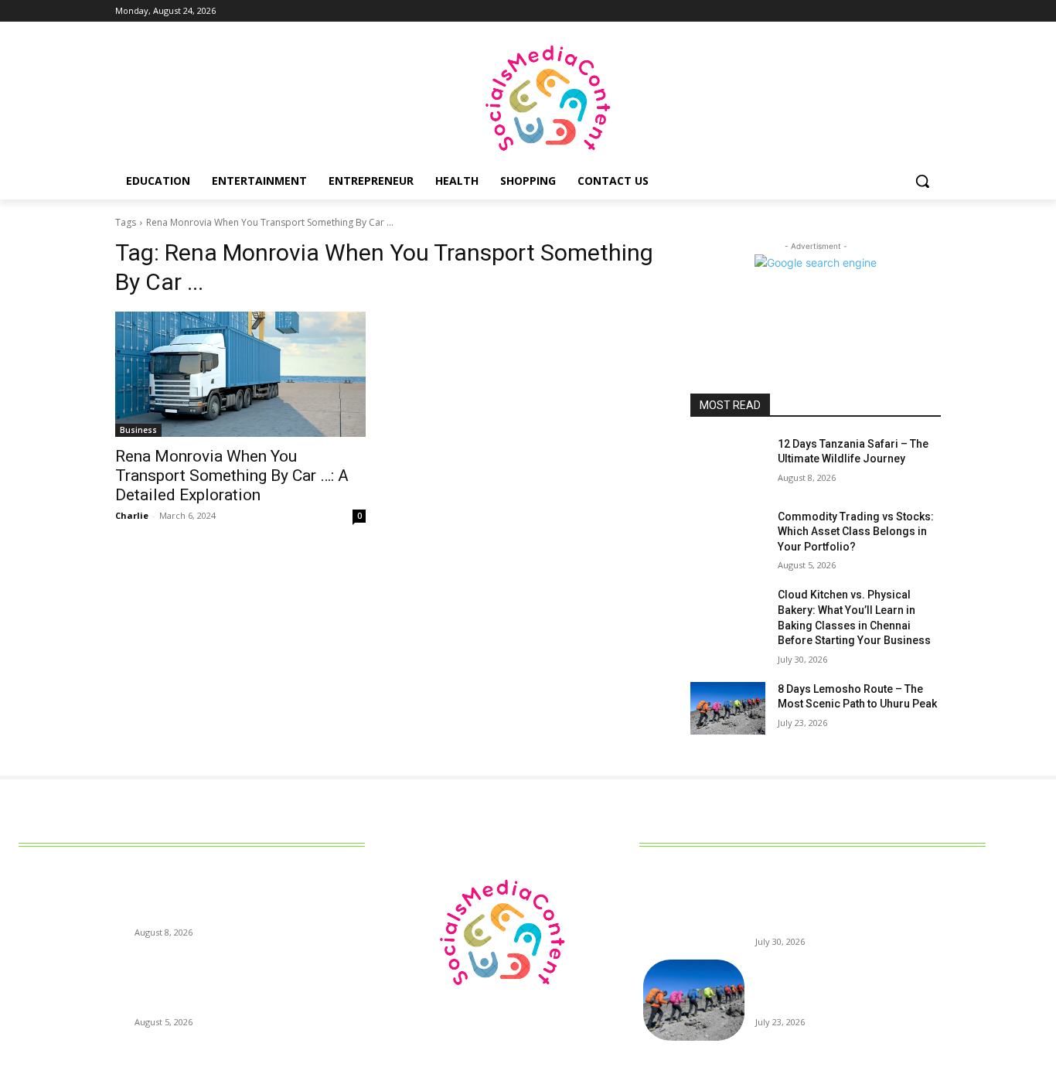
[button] (922, 180)
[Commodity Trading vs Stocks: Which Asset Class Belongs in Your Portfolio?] (727, 536)
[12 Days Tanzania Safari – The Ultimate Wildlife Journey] (727, 463)
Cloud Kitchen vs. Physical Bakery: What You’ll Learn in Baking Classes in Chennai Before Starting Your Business (868, 904)
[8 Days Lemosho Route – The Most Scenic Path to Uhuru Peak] (727, 708)
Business (138, 429)
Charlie (131, 515)
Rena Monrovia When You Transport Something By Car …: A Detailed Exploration (232, 475)
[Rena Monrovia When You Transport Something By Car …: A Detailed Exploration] (240, 374)
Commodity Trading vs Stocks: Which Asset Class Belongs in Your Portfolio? (856, 531)
